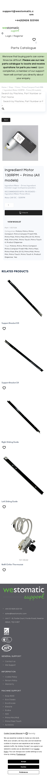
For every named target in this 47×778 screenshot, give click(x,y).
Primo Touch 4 (27, 254)
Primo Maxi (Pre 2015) (24, 237)
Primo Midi (29, 252)
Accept (23, 762)
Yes (15, 257)
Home (4, 87)
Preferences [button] (21, 754)
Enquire (25, 212)
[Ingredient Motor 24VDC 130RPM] (20, 160)
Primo (17, 87)
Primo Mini (13, 240)
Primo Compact (30, 246)
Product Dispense (14, 242)
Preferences (23, 772)
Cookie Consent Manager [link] (13, 733)
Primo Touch (24, 240)
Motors (19, 231)
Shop (11, 87)
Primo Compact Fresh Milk (32, 87)
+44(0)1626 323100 (27, 20)
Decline (23, 767)
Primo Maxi (9, 237)
